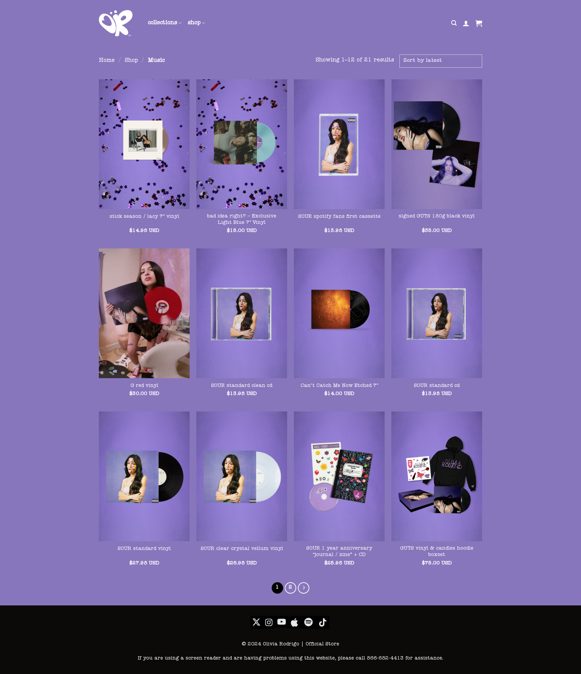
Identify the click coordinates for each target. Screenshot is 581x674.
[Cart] (478, 23)
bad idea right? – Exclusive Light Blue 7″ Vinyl (241, 219)
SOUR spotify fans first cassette (339, 216)
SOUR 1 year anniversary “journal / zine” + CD (339, 551)
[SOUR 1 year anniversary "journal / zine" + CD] (339, 476)
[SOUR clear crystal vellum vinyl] (241, 476)
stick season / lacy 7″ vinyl (144, 216)
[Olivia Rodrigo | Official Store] (118, 23)
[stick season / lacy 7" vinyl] (144, 144)
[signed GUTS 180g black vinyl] (436, 144)
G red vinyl (144, 386)
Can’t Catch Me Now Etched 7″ (339, 386)
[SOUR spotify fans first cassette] (339, 144)
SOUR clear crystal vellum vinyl (242, 549)
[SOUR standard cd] (436, 313)
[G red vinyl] (144, 313)
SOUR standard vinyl (144, 549)
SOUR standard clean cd (241, 386)
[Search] (454, 23)
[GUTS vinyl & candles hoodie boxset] (436, 476)
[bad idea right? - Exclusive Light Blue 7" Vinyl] (241, 144)
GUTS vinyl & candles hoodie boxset (436, 551)
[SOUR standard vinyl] (144, 476)
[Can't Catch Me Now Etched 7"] (339, 313)
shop (194, 23)
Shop (131, 61)
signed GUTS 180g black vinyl (437, 216)
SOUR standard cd (437, 386)
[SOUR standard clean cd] (241, 313)
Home (107, 61)
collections (162, 23)
